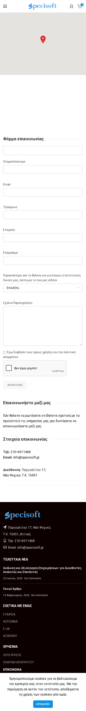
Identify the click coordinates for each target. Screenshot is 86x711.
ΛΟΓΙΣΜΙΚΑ (10, 621)
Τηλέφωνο (10, 207)
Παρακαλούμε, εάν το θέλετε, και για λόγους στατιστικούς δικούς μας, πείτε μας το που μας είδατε (42, 278)
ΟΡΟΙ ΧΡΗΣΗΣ (12, 655)
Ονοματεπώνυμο (14, 161)
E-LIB (6, 628)
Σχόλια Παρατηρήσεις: (18, 303)
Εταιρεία (9, 229)
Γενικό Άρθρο (12, 588)
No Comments (32, 578)
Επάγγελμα (10, 252)
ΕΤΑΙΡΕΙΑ (9, 614)
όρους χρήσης (43, 352)
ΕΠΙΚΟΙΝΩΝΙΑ (12, 669)
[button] (43, 39)
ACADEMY (10, 636)
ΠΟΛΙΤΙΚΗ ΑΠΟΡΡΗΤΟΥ (18, 662)
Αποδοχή (43, 704)
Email (6, 184)
